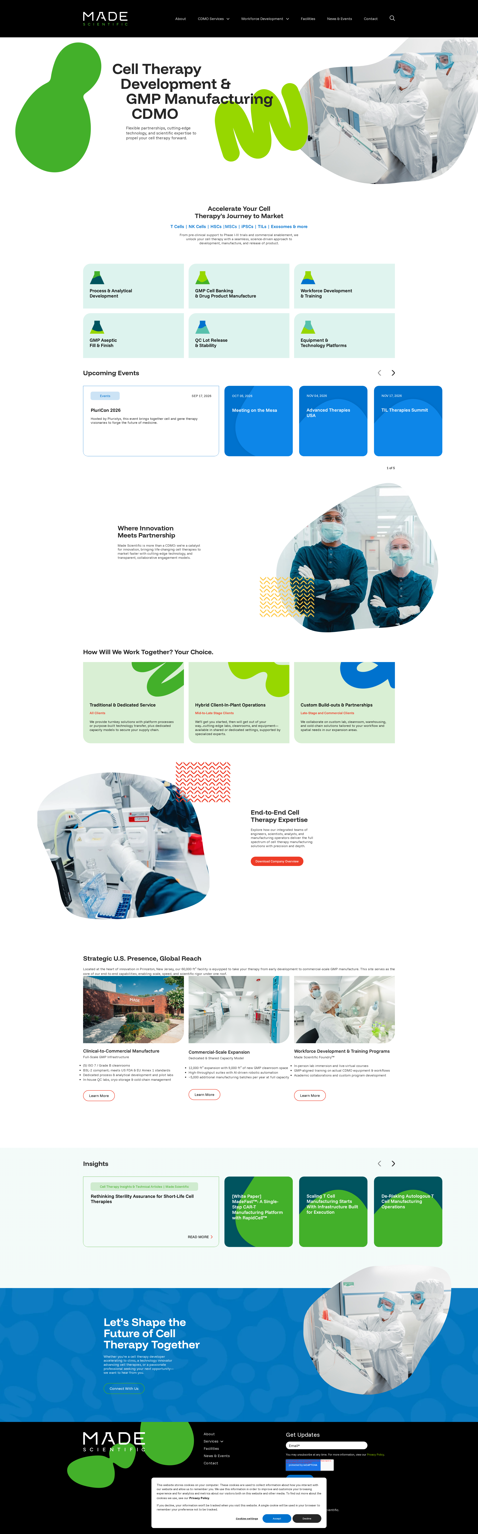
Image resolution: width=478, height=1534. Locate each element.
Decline (307, 1518)
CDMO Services (211, 18)
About (180, 18)
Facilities (308, 18)
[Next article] (393, 1163)
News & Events (339, 18)
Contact (371, 18)
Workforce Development (262, 18)
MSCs (231, 226)
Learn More (96, 1095)
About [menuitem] (209, 1433)
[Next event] (393, 373)
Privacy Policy (199, 1498)
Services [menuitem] (211, 1441)
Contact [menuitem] (211, 1463)
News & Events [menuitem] (217, 1455)
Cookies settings (247, 1518)
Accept (277, 1518)
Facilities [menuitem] (211, 1448)
